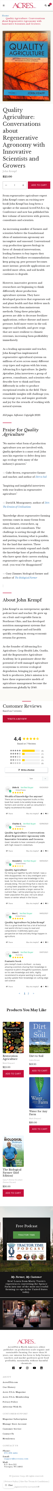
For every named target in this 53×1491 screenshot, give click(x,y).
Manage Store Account (14, 1424)
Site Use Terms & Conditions (34, 1481)
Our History (9, 1387)
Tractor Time (26, 1235)
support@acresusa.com (16, 1459)
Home (5, 15)
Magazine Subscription (15, 1419)
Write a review (17, 719)
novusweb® (33, 1487)
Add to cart (13, 1074)
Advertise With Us (12, 1407)
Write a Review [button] (27, 770)
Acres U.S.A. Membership (16, 1397)
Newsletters (9, 1439)
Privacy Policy (10, 1402)
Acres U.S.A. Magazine (14, 1392)
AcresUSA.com (10, 1382)
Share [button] (10, 813)
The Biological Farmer (26, 577)
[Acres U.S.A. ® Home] (24, 5)
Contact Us (8, 1434)
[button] (42, 813)
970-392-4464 (11, 1453)
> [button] (33, 993)
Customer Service (12, 1429)
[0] (49, 5)
